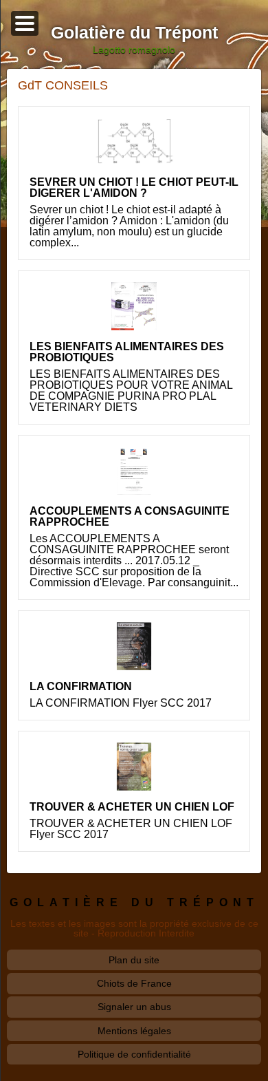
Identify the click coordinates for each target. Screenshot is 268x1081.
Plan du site (134, 959)
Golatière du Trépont (134, 902)
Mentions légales (134, 1030)
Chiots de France (134, 983)
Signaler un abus (134, 1006)
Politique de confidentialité (134, 1054)
